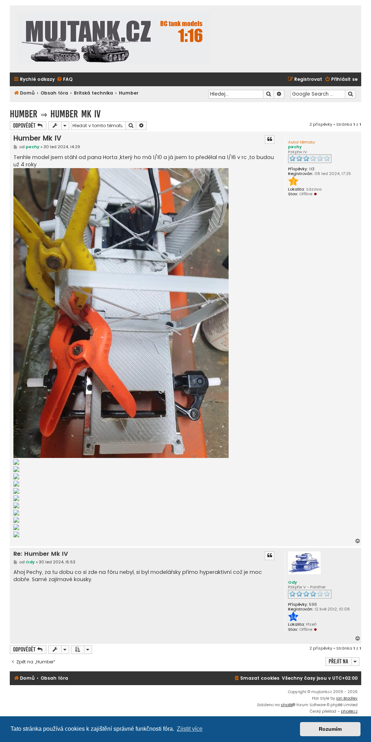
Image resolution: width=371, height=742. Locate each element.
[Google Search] (350, 94)
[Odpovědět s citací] (269, 139)
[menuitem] (64, 79)
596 (313, 604)
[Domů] (114, 39)
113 (311, 169)
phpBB (287, 705)
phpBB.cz (349, 711)
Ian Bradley (347, 698)
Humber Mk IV (75, 114)
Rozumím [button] (330, 729)
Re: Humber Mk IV (40, 554)
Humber (23, 114)
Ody (292, 582)
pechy (295, 147)
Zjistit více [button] (190, 729)
